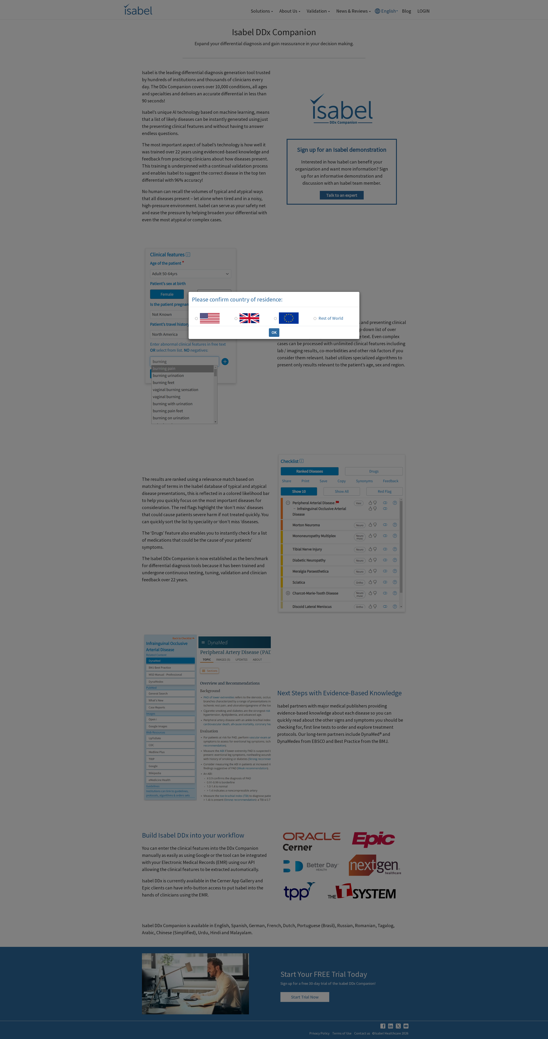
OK (274, 332)
